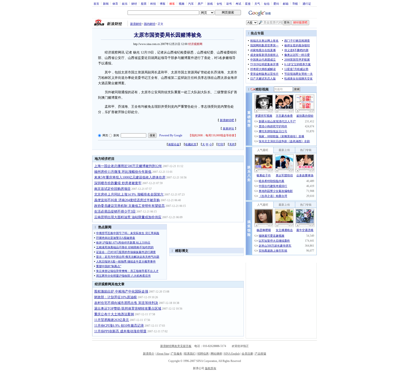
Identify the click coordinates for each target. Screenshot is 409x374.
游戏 (210, 3)
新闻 (106, 3)
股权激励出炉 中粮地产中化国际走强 (121, 291)
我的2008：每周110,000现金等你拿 (213, 135)
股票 (144, 3)
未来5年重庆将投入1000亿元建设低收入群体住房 (129, 177)
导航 (295, 3)
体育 (115, 3)
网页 (105, 135)
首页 (96, 3)
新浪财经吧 (227, 120)
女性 (219, 3)
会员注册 (247, 353)
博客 (162, 3)
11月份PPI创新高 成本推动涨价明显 (120, 331)
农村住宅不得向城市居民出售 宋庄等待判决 (126, 303)
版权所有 (210, 368)
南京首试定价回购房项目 (112, 189)
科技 (153, 3)
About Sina (162, 353)
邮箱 (286, 3)
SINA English (232, 353)
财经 (134, 3)
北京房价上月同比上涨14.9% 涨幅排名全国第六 (129, 194)
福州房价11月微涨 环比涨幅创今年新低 (122, 172)
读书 (229, 3)
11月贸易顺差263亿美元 (111, 320)
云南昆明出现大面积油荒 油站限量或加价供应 (127, 217)
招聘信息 (203, 353)
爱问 (276, 3)
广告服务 (176, 353)
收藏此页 (190, 144)
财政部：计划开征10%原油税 (115, 297)
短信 (267, 3)
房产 (200, 3)
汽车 (191, 3)
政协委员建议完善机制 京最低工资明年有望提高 (129, 206)
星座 (248, 3)
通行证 (306, 3)
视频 (181, 3)
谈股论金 (173, 144)
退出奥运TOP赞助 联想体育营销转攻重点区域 (127, 308)
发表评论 (228, 128)
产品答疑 (260, 353)
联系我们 (190, 353)
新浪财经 (136, 24)
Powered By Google (170, 135)
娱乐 (125, 3)
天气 (257, 3)
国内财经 (149, 24)
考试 (238, 3)
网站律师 (216, 353)
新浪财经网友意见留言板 (175, 346)
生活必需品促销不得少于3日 (115, 211)
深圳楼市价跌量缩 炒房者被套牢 (118, 183)
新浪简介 (148, 353)
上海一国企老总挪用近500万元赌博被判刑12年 (128, 166)
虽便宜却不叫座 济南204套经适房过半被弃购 (127, 200)
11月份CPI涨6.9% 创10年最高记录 (119, 325)
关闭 (232, 144)
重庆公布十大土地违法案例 (114, 314)
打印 (220, 144)
